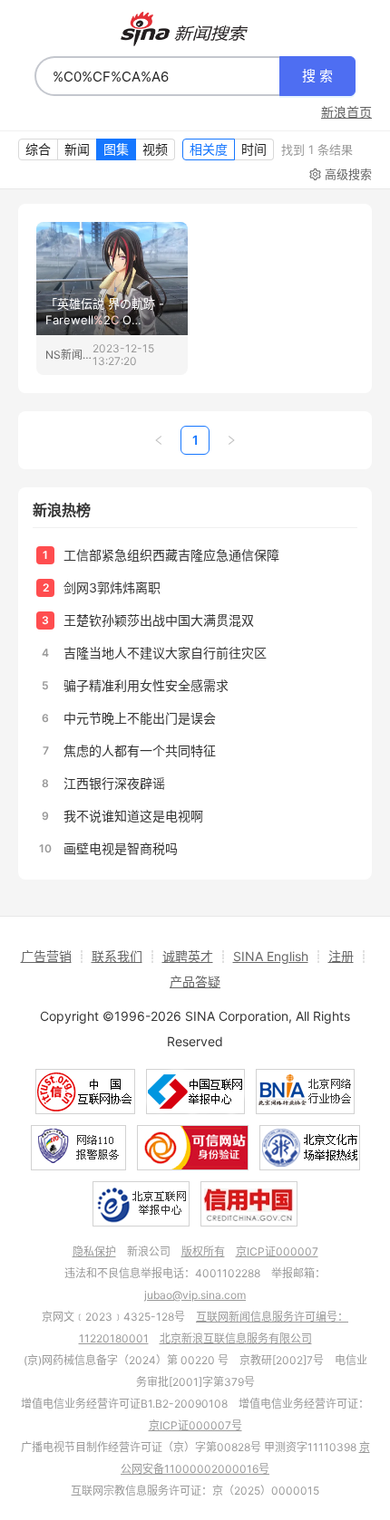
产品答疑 (195, 981)
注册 (341, 956)
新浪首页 (346, 112)
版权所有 (203, 1251)
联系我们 (117, 956)
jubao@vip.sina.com (195, 1295)
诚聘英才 (187, 956)
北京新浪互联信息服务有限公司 (236, 1338)
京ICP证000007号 (195, 1425)
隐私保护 (94, 1251)
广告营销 (46, 956)
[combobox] (157, 76)
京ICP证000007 (277, 1251)
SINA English (270, 956)
